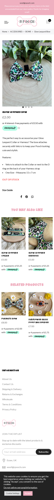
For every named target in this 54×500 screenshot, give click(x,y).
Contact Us (7, 384)
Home (4, 31)
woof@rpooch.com (16, 467)
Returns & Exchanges (12, 394)
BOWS (28, 31)
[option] (27, 73)
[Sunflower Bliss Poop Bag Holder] (41, 304)
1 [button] (22, 107)
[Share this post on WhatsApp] (32, 197)
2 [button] (25, 107)
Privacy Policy (9, 409)
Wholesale (7, 399)
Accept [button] (28, 493)
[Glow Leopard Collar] (13, 233)
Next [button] (47, 73)
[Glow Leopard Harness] (41, 233)
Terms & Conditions (12, 404)
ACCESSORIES (16, 31)
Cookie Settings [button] (12, 493)
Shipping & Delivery (11, 389)
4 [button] (31, 107)
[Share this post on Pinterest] (26, 197)
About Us (7, 379)
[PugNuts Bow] (13, 303)
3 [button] (28, 107)
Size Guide (7, 190)
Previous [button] (7, 73)
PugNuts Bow (9, 319)
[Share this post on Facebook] (21, 197)
